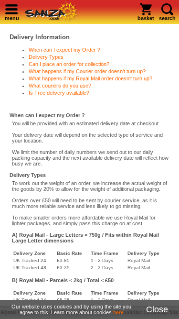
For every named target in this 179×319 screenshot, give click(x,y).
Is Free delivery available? (59, 93)
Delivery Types (46, 57)
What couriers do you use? (60, 85)
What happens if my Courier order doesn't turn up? (87, 71)
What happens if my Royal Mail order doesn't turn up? (90, 78)
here (118, 312)
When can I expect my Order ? (64, 50)
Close (157, 309)
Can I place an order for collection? (69, 64)
